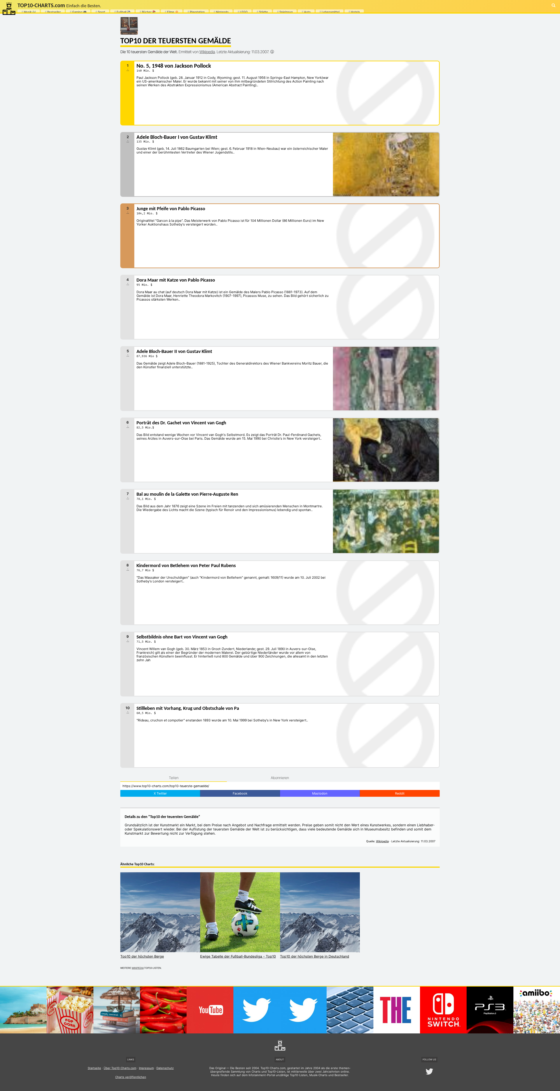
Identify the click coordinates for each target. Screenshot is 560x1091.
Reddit (399, 793)
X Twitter (160, 793)
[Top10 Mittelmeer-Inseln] (23, 1010)
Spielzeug (285, 11)
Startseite (94, 1068)
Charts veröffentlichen (130, 1077)
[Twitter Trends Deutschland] (256, 1010)
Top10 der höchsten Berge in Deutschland (314, 956)
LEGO (243, 11)
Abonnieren (280, 778)
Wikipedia (207, 51)
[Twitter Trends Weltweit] (303, 1010)
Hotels (354, 11)
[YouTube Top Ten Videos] (210, 1010)
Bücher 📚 (148, 11)
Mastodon (319, 793)
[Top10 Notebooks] (350, 1010)
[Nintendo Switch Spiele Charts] (443, 1010)
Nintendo (221, 11)
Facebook (240, 793)
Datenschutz (165, 1068)
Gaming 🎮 (78, 11)
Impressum (146, 1068)
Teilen (173, 778)
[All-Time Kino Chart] (70, 1010)
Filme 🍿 (171, 11)
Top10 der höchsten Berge (142, 956)
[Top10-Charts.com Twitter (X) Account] (429, 1071)
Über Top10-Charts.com (120, 1068)
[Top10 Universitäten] (396, 1010)
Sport (100, 11)
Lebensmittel (329, 11)
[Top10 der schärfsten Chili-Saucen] (163, 1010)
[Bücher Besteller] (116, 1010)
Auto (306, 11)
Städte (262, 11)
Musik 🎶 (28, 11)
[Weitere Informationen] (272, 51)
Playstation (196, 11)
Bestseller (53, 11)
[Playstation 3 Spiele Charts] (490, 1010)
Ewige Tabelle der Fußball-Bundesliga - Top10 (238, 956)
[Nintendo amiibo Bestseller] (536, 1010)
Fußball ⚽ (122, 11)
